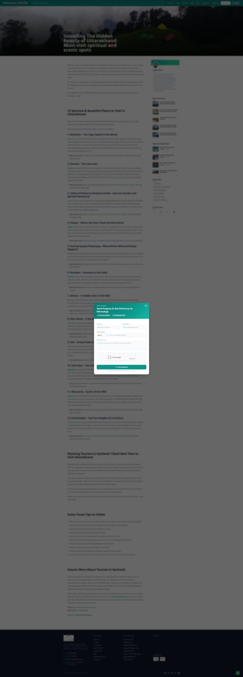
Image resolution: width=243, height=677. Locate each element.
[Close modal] (146, 305)
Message (102, 340)
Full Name (99, 324)
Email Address (126, 324)
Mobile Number (101, 332)
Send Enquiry (123, 367)
